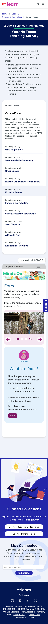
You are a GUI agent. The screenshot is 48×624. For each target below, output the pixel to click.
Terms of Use (34, 615)
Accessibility (21, 617)
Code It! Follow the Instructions (20, 213)
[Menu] (43, 4)
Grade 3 (15, 14)
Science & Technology (12, 17)
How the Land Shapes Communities (22, 181)
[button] (45, 305)
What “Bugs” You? (14, 149)
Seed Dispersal (12, 224)
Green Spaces (12, 171)
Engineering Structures (16, 245)
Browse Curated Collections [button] (24, 527)
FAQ (32, 617)
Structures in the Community (19, 160)
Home (5, 14)
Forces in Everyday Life (16, 203)
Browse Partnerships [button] (24, 534)
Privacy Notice (19, 615)
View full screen (32, 260)
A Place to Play (12, 235)
